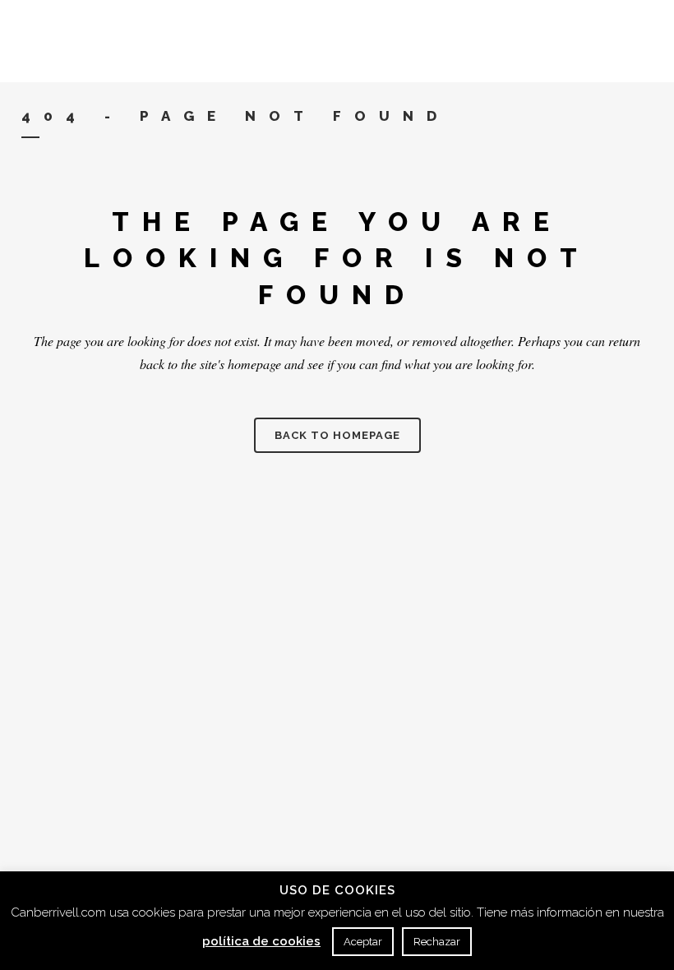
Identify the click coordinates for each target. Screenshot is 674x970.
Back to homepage (337, 435)
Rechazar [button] (436, 941)
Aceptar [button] (363, 941)
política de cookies (261, 941)
